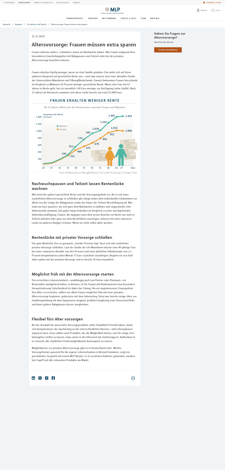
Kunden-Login (213, 2)
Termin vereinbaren (168, 49)
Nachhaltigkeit (62, 2)
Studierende (9, 2)
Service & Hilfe (128, 18)
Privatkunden (24, 2)
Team (143, 18)
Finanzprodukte (74, 18)
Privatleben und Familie (37, 24)
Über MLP (155, 18)
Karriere (76, 2)
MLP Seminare (109, 18)
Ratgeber (93, 18)
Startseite (6, 24)
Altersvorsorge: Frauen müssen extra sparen (69, 24)
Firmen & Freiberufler (43, 2)
